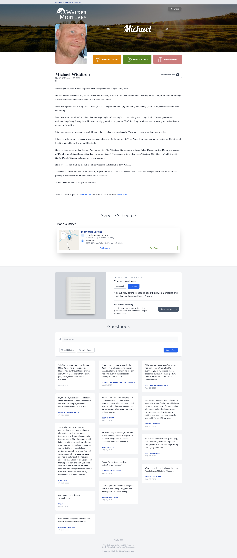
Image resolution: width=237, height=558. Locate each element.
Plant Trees (154, 248)
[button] (69, 237)
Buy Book (133, 286)
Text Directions (105, 248)
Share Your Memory (168, 309)
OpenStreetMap (121, 551)
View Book (120, 286)
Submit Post (171, 350)
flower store (122, 194)
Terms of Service (125, 547)
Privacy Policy (111, 547)
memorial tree (85, 194)
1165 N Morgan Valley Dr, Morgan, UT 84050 (104, 243)
